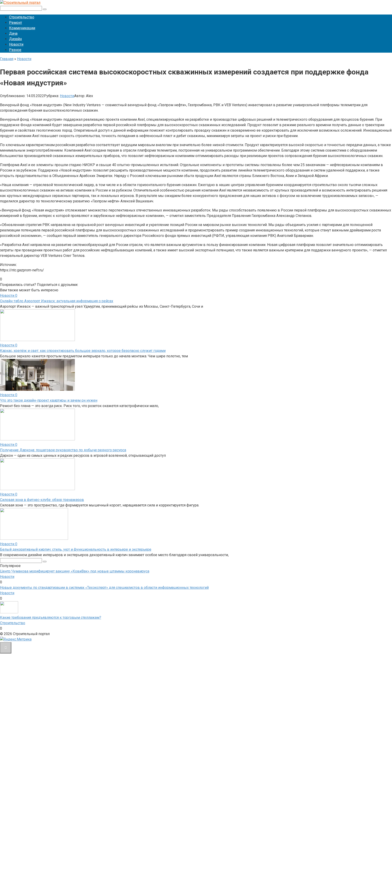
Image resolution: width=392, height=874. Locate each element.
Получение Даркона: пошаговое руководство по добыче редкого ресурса (63, 450)
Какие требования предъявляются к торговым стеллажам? (50, 617)
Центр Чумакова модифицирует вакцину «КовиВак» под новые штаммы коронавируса (74, 571)
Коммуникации (22, 28)
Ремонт (15, 22)
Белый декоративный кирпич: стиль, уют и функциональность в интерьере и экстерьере (75, 549)
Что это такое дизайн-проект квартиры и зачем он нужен (48, 400)
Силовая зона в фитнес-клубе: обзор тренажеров (42, 500)
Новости (16, 44)
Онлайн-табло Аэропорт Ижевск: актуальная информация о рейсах (56, 301)
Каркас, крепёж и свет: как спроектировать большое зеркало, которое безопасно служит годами (83, 351)
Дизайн (15, 39)
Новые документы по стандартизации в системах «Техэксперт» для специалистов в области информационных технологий (104, 587)
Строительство (21, 17)
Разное (15, 50)
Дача (13, 33)
